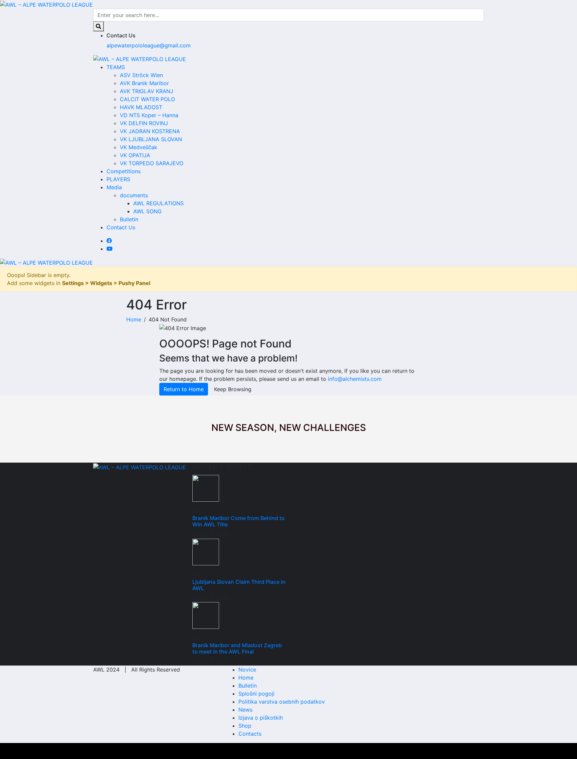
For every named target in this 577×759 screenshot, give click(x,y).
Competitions (124, 171)
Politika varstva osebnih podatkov (281, 701)
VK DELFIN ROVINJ (144, 123)
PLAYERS (118, 179)
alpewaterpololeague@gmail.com (149, 45)
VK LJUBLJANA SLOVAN (151, 139)
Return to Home (184, 389)
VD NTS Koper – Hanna (149, 115)
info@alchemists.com (355, 378)
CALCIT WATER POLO (147, 99)
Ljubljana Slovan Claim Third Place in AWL (238, 584)
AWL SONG (147, 211)
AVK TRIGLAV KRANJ (146, 91)
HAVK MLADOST (141, 107)
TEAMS (116, 67)
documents (134, 195)
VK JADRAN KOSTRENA (150, 131)
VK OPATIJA (135, 155)
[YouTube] (110, 248)
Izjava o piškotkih (260, 717)
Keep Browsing (232, 389)
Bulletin (129, 219)
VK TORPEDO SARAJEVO (151, 163)
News (245, 709)
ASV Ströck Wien (141, 75)
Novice (247, 669)
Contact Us (121, 227)
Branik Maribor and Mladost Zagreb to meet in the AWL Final (237, 648)
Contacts (249, 733)
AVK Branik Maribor (144, 83)
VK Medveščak (138, 147)
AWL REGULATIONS (158, 203)
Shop (244, 725)
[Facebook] (109, 240)
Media (114, 187)
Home (245, 677)
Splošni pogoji (256, 693)
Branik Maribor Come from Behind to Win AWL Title (238, 521)
